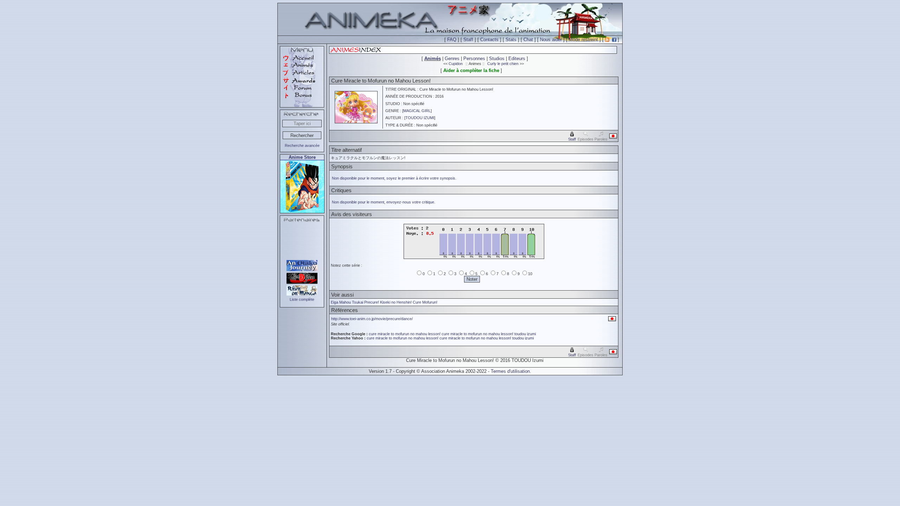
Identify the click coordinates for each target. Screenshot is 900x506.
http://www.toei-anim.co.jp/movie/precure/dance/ (372, 319)
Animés (432, 58)
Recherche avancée (302, 145)
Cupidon (456, 63)
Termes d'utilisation (510, 371)
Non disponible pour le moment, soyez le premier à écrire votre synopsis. (394, 178)
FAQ (451, 39)
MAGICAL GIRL (417, 111)
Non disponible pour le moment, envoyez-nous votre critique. (383, 202)
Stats (511, 39)
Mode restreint (583, 39)
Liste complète (302, 299)
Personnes (474, 58)
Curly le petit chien (503, 63)
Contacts (489, 39)
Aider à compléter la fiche (471, 70)
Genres (452, 58)
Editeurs (516, 58)
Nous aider (551, 39)
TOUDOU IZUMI (419, 118)
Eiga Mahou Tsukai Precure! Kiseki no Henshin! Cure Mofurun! (384, 302)
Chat (528, 39)
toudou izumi (525, 334)
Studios (496, 58)
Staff (468, 39)
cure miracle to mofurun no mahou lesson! (405, 334)
